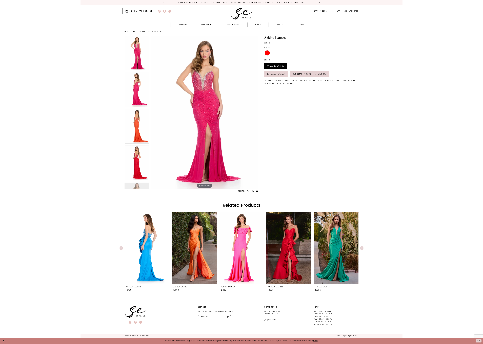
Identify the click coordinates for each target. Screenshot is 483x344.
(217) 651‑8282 (270, 320)
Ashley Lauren (139, 31)
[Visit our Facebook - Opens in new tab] (164, 11)
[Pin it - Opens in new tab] (253, 191)
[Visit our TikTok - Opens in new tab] (169, 11)
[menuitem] (139, 11)
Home (127, 31)
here (315, 341)
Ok (478, 341)
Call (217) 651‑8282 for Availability (309, 74)
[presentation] (147, 248)
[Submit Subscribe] (227, 317)
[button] (351, 11)
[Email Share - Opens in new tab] (257, 191)
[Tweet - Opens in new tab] (248, 191)
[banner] (136, 312)
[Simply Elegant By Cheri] (242, 13)
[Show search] (332, 11)
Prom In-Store (155, 31)
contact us (283, 83)
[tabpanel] (137, 54)
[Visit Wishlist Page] (338, 11)
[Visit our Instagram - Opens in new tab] (159, 11)
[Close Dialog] (4, 341)
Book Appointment (276, 74)
